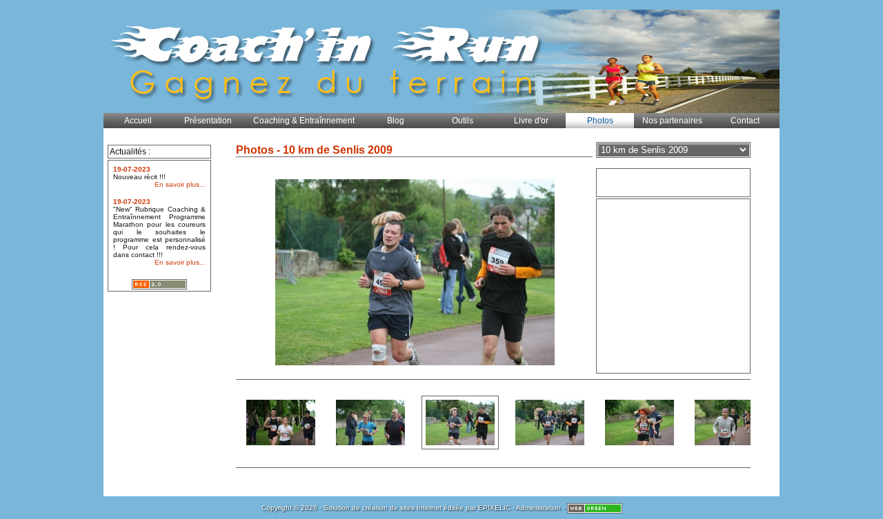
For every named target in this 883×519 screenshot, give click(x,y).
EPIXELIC (494, 507)
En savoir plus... (180, 184)
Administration (538, 507)
